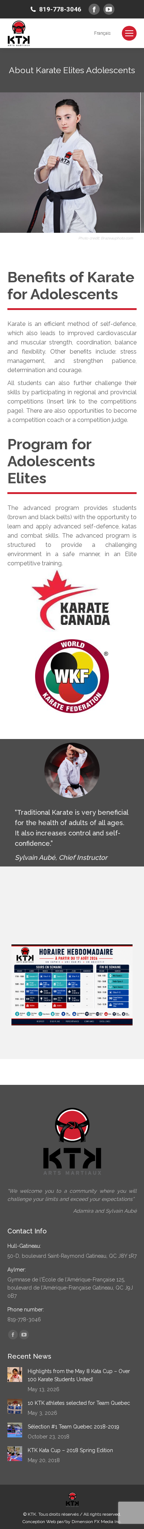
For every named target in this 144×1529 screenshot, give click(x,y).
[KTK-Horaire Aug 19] (72, 984)
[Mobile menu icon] (129, 33)
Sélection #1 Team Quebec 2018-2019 (73, 1427)
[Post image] (14, 1374)
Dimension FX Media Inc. (96, 1521)
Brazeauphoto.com (117, 238)
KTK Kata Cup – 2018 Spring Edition (70, 1450)
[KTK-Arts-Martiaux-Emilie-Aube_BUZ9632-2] (70, 162)
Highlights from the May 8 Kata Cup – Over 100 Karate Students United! (79, 1375)
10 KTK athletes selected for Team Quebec (79, 1403)
